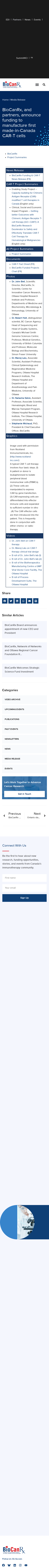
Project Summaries (17, 157)
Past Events (11, 729)
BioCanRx (12, 154)
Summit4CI (21, 58)
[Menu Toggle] (37, 84)
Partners (17, 20)
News (27, 20)
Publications (12, 719)
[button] (44, 84)
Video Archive (12, 700)
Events (37, 20)
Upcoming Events (14, 709)
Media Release (17, 100)
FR (32, 58)
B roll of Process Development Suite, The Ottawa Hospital (24, 581)
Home (5, 100)
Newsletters (12, 739)
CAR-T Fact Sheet (21, 264)
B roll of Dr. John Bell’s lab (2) (27, 559)
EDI (7, 20)
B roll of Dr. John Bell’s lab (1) (26, 555)
